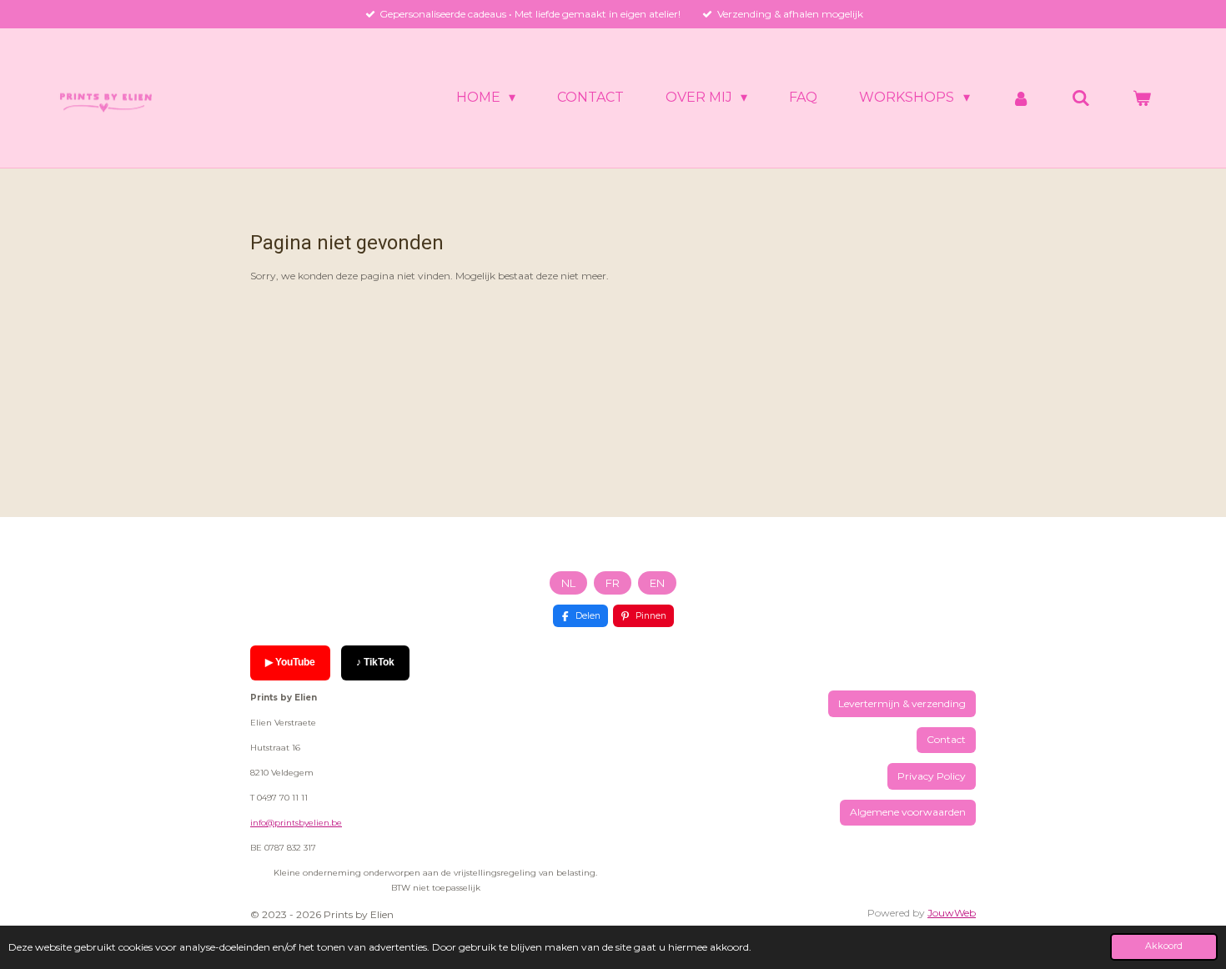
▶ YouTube (290, 662)
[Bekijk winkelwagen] (1142, 98)
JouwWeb (951, 912)
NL (568, 583)
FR (612, 583)
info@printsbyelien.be (296, 822)
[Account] (1021, 98)
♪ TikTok (375, 662)
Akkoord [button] (1164, 946)
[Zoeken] (1081, 98)
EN (657, 583)
